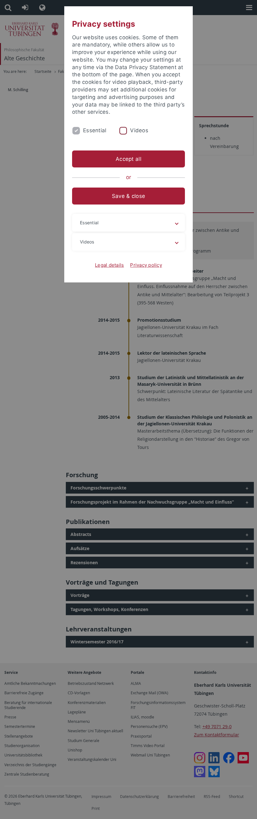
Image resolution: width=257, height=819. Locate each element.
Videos (139, 130)
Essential (94, 130)
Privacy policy (146, 265)
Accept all (128, 159)
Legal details (109, 265)
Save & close (128, 196)
